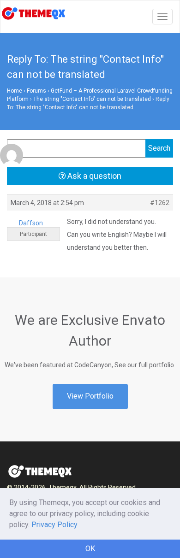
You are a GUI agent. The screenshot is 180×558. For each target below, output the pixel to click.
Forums (36, 91)
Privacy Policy (54, 524)
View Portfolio (90, 396)
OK (90, 548)
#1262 (159, 202)
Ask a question (93, 176)
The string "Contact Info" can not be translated (92, 99)
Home (14, 91)
